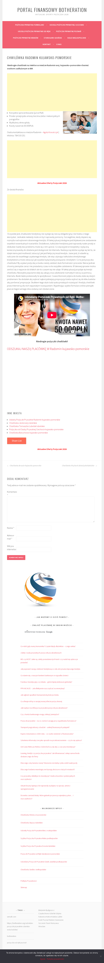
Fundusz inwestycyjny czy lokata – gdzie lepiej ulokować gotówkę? (46, 682)
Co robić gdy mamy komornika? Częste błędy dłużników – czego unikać (48, 646)
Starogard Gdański (53, 38)
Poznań (46, 920)
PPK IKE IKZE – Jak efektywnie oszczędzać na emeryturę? (43, 688)
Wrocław (41, 926)
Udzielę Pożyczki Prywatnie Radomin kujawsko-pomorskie (34, 419)
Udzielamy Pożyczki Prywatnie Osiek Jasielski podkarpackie (44, 861)
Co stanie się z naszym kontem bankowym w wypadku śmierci (44, 675)
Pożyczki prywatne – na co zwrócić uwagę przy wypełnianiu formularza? (48, 721)
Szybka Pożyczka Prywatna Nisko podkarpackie (39, 838)
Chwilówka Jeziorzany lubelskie (23, 423)
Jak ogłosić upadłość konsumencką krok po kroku (40, 695)
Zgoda (42, 959)
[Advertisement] (52, 92)
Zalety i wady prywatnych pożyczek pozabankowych (41, 653)
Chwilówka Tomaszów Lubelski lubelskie (27, 426)
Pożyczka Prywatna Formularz (29, 25)
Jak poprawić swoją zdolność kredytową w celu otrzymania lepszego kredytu (50, 669)
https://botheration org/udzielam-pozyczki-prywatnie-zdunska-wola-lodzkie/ (20, 926)
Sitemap (24, 887)
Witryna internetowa (11, 548)
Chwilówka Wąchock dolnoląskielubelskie (78, 466)
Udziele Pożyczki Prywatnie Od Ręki (34, 31)
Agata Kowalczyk (50, 132)
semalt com (11, 916)
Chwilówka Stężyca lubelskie (32, 822)
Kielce (48, 916)
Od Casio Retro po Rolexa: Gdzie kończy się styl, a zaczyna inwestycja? (48, 747)
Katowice (42, 916)
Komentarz (11, 493)
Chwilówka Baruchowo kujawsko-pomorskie (28, 432)
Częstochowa (43, 913)
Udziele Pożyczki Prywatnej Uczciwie (67, 25)
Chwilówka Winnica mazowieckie (33, 815)
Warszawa (55, 923)
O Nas (58, 44)
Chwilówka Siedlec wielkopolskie (33, 869)
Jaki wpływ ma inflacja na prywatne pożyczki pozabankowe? (44, 708)
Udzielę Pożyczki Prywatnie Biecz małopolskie (39, 830)
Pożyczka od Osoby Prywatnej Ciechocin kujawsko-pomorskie (36, 429)
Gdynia (58, 913)
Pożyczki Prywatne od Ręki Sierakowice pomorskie (40, 854)
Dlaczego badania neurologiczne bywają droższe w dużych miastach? (48, 769)
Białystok (41, 910)
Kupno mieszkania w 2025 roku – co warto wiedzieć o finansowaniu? (47, 734)
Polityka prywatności (55, 959)
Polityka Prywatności (29, 881)
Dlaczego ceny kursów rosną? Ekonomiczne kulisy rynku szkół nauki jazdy (49, 763)
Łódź (40, 920)
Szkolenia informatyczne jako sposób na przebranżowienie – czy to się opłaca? (51, 740)
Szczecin (42, 923)
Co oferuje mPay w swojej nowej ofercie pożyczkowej (41, 701)
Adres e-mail (10, 537)
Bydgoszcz (50, 910)
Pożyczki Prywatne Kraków (25, 38)
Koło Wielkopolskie (76, 38)
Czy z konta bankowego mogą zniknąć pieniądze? (40, 714)
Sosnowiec (59, 920)
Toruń (48, 923)
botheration (11, 936)
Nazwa (10, 527)
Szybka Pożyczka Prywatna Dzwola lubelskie (38, 846)
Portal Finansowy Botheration (52, 9)
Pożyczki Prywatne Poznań (68, 31)
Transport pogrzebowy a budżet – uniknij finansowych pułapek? (45, 727)
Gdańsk (52, 913)
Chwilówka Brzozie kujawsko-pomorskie (25, 466)
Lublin (60, 916)
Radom (52, 920)
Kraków (54, 916)
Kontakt (47, 44)
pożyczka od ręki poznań (17, 942)
